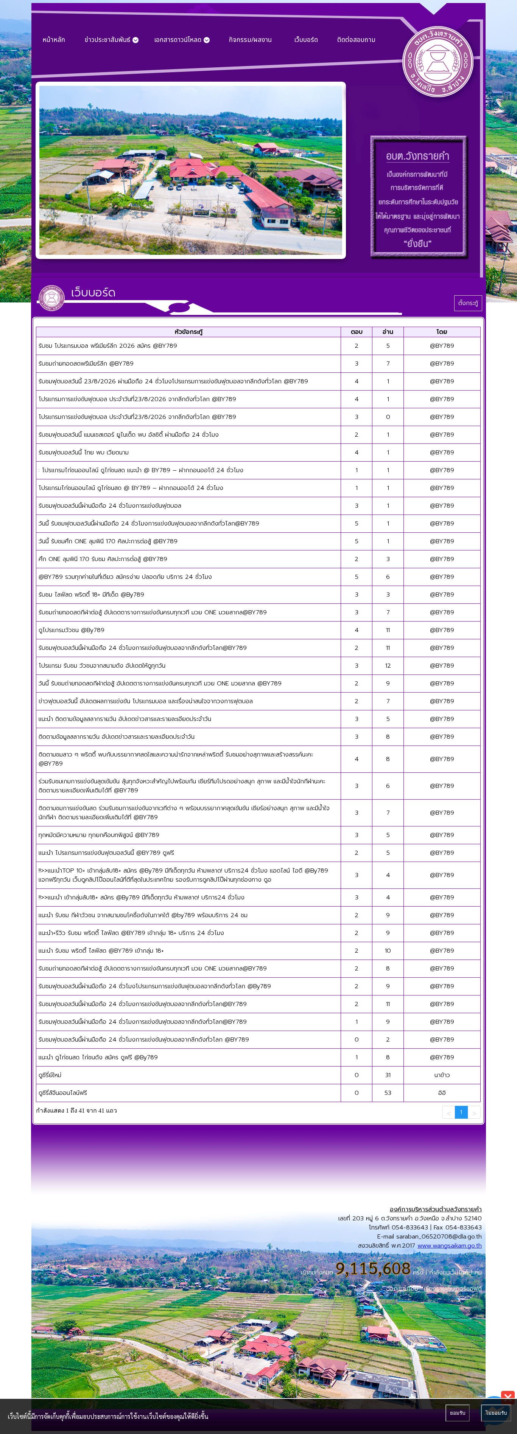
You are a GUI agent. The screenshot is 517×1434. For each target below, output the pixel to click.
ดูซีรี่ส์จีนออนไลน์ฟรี (63, 1093)
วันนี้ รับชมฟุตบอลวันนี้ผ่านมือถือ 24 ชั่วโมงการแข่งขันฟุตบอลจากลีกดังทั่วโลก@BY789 (149, 523)
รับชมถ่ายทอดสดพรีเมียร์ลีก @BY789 (86, 363)
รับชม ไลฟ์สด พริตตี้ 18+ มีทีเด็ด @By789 (91, 594)
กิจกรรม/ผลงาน (250, 40)
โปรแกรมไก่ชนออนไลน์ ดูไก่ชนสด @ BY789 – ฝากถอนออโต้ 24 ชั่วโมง (131, 488)
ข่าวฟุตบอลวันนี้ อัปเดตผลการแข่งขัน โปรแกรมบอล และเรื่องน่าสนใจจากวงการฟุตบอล (146, 701)
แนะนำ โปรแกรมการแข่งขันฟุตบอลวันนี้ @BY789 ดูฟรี (106, 852)
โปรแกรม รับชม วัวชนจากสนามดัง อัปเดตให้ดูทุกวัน (102, 665)
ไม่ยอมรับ (496, 1413)
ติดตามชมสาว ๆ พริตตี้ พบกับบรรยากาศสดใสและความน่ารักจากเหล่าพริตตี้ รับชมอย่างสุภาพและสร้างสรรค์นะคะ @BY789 (176, 759)
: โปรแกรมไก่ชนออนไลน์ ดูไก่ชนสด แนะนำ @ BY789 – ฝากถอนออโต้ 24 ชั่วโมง (141, 470)
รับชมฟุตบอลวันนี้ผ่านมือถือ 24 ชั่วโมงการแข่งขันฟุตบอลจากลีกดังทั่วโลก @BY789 (144, 1039)
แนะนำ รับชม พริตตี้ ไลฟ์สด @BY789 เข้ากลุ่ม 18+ (101, 950)
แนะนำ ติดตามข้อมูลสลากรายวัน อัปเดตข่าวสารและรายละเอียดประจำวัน (125, 719)
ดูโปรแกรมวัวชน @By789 (71, 630)
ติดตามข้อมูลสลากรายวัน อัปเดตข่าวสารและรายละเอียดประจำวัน (117, 736)
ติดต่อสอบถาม (356, 40)
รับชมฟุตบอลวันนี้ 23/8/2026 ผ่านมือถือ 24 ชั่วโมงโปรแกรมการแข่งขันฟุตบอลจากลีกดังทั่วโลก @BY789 (173, 381)
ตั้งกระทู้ (468, 303)
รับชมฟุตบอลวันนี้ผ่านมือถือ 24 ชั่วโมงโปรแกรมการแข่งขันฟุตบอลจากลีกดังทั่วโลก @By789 (155, 986)
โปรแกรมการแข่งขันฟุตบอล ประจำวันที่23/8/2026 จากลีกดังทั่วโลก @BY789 (137, 399)
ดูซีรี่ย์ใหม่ (50, 1075)
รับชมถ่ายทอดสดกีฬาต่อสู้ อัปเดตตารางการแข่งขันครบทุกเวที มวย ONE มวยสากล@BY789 (153, 612)
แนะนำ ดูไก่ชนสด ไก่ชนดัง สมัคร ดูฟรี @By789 (98, 1057)
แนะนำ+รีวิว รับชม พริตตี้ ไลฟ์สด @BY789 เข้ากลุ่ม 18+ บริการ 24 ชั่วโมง (131, 933)
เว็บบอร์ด (306, 40)
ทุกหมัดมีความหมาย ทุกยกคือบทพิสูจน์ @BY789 (99, 835)
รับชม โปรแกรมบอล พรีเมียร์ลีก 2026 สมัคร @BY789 (108, 345)
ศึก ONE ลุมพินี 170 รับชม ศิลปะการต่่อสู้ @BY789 (103, 559)
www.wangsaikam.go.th (449, 1245)
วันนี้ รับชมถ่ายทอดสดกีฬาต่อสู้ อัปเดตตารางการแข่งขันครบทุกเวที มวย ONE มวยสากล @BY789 (160, 683)
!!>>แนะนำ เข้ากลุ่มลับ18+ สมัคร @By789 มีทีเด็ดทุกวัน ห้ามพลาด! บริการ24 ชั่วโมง (141, 897)
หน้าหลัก (53, 40)
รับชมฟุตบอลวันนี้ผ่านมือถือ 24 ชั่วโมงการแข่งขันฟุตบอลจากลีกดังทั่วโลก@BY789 (143, 648)
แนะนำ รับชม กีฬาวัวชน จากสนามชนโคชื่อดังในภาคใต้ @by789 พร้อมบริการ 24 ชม (143, 915)
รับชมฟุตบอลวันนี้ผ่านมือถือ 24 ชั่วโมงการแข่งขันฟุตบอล (110, 505)
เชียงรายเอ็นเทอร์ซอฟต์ (453, 1288)
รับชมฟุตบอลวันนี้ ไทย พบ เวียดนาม (84, 452)
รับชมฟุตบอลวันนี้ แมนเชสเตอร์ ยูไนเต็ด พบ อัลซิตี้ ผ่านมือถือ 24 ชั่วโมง (129, 434)
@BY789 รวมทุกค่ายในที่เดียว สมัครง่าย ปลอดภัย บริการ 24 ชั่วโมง (125, 576)
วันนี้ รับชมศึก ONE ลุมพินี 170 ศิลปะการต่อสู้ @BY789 (108, 541)
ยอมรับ (457, 1413)
